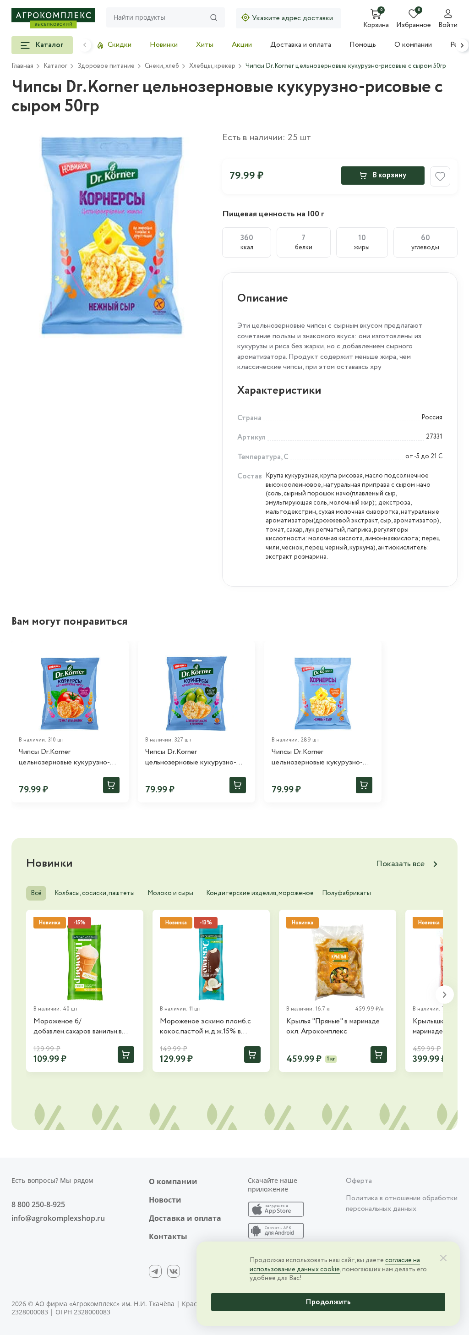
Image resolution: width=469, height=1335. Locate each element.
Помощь (362, 44)
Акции (242, 44)
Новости (165, 1200)
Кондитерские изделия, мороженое (260, 893)
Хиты (204, 44)
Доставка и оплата (300, 44)
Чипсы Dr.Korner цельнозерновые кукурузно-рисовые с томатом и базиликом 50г (64, 757)
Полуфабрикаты (346, 893)
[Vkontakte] (173, 1271)
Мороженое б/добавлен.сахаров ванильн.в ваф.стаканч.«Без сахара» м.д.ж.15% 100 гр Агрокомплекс (83, 1026)
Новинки (164, 44)
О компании (413, 44)
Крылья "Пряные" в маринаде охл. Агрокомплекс (333, 1026)
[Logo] (53, 18)
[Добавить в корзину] (111, 785)
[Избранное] (118, 652)
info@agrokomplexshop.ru (58, 1218)
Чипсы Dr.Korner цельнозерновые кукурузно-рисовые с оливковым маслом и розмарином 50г (195, 757)
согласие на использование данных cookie (335, 1265)
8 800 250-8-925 (38, 1204)
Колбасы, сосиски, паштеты (95, 893)
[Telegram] (155, 1271)
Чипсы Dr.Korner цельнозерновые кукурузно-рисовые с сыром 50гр (317, 757)
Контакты (168, 1236)
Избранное (413, 25)
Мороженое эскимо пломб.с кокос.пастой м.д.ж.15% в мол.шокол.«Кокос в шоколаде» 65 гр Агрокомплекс (211, 1026)
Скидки (119, 44)
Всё (36, 893)
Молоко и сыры (170, 893)
